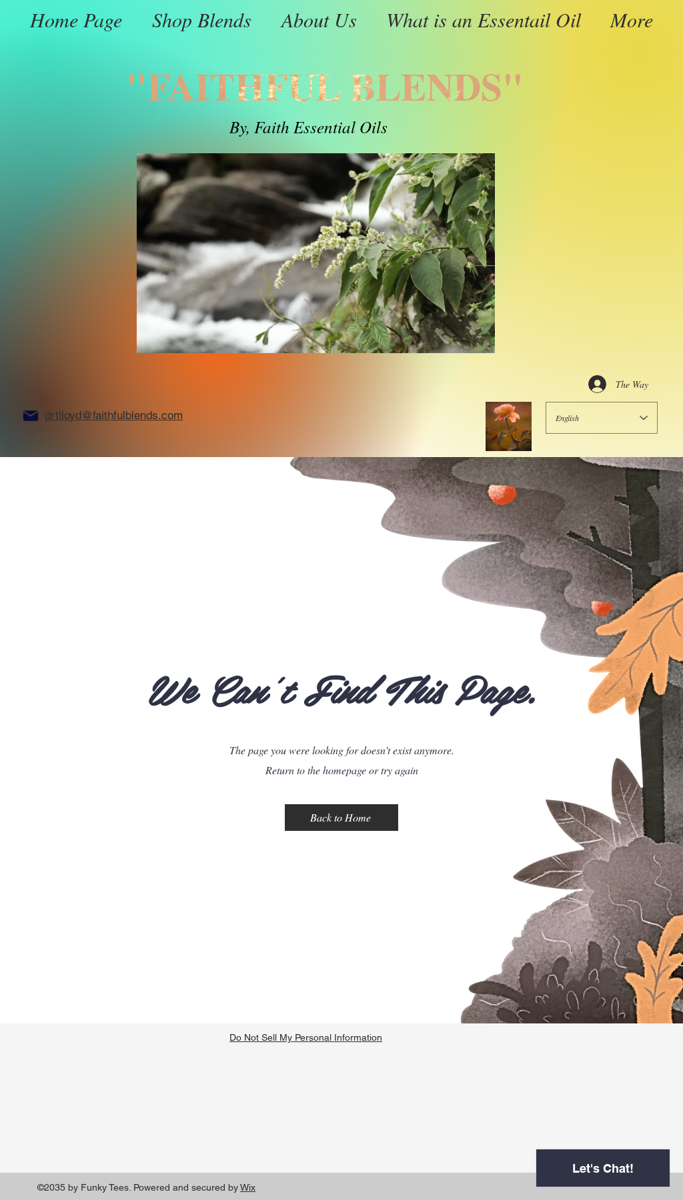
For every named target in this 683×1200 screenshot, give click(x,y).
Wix (247, 1187)
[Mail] (30, 415)
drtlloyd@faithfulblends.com (114, 415)
